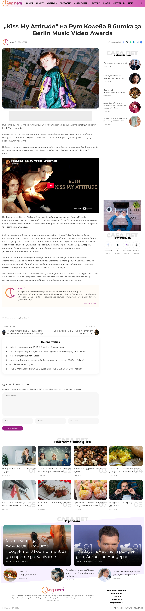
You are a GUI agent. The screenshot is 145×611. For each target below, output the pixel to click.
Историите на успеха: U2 (115, 63)
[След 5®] (12, 3)
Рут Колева (25, 318)
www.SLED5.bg (90, 303)
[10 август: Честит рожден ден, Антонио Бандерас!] (108, 545)
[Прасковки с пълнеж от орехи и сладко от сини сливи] (90, 490)
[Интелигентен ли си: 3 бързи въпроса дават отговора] (54, 456)
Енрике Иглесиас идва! (21, 364)
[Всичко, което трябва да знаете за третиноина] (135, 121)
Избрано (72, 521)
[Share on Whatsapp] (130, 42)
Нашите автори (117, 590)
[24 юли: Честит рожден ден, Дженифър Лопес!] (104, 575)
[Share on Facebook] (123, 42)
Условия (116, 596)
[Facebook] (108, 248)
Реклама (117, 599)
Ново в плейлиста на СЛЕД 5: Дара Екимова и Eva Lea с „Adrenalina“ (45, 369)
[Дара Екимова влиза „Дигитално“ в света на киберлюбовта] (135, 107)
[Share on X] (127, 42)
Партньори (116, 602)
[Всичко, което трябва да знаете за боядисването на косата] (57, 575)
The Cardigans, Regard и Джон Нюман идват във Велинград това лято (47, 351)
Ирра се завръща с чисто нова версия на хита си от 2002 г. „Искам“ (46, 360)
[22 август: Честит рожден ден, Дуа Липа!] (135, 78)
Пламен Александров (84, 562)
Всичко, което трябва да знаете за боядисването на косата (80, 573)
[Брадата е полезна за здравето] (126, 490)
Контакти (117, 593)
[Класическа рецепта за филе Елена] (54, 490)
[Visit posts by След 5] (5, 42)
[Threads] (136, 248)
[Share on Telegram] (137, 42)
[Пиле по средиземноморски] (10, 575)
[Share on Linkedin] (134, 42)
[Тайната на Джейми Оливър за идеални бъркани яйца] (126, 456)
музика (16, 318)
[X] (117, 248)
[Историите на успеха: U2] (135, 64)
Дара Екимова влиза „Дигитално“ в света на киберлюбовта (115, 105)
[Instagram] (126, 248)
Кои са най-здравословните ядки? (114, 91)
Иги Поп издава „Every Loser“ (24, 356)
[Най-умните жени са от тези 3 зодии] (19, 456)
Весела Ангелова (12, 562)
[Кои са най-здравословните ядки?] (135, 93)
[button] (141, 3)
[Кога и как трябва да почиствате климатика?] (19, 490)
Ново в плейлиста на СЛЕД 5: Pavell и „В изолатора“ (37, 347)
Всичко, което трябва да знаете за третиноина (115, 119)
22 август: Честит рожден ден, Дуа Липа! (114, 77)
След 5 (13, 42)
